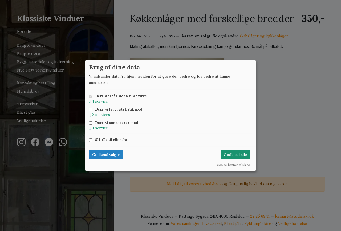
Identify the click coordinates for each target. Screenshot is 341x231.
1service (98, 101)
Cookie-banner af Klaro (233, 165)
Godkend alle (235, 154)
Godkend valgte (106, 154)
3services (99, 114)
